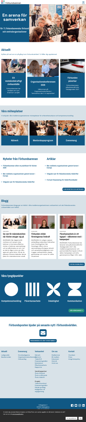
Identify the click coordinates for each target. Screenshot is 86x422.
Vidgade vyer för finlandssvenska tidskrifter (19, 182)
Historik (54, 361)
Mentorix (38, 357)
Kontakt (71, 351)
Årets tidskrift (40, 377)
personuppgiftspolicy (18, 414)
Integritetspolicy (74, 359)
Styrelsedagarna (24, 355)
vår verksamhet (76, 310)
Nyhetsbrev (39, 363)
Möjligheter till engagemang (40, 390)
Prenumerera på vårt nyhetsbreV (42, 341)
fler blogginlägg (76, 264)
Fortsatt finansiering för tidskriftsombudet (62, 180)
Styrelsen (71, 355)
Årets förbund (40, 373)
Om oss (54, 351)
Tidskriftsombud (40, 383)
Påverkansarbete (41, 365)
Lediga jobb (5, 355)
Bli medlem (55, 357)
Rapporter (38, 367)
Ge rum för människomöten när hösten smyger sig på (14, 235)
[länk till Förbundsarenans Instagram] (79, 406)
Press (70, 357)
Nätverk (37, 355)
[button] (83, 2)
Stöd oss (55, 363)
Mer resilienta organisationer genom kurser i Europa (19, 175)
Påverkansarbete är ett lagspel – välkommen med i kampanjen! (71, 236)
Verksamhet (39, 351)
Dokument (55, 359)
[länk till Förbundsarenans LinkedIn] (83, 406)
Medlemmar (56, 355)
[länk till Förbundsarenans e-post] (76, 406)
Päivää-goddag (40, 387)
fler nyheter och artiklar (73, 189)
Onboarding (22, 359)
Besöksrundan (6, 357)
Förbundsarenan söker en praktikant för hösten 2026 (20, 166)
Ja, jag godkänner (71, 418)
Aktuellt (4, 351)
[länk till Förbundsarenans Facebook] (72, 406)
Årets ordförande (41, 375)
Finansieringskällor (41, 361)
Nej (80, 418)
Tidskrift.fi (38, 359)
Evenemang (22, 351)
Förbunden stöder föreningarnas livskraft (40, 235)
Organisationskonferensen (27, 357)
